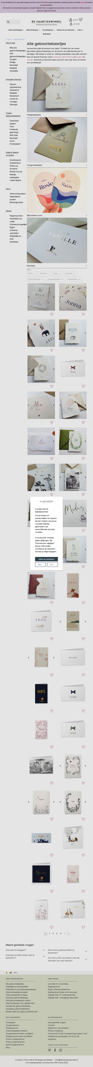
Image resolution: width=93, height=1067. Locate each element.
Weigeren (42, 564)
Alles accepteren (46, 559)
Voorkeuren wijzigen (54, 564)
